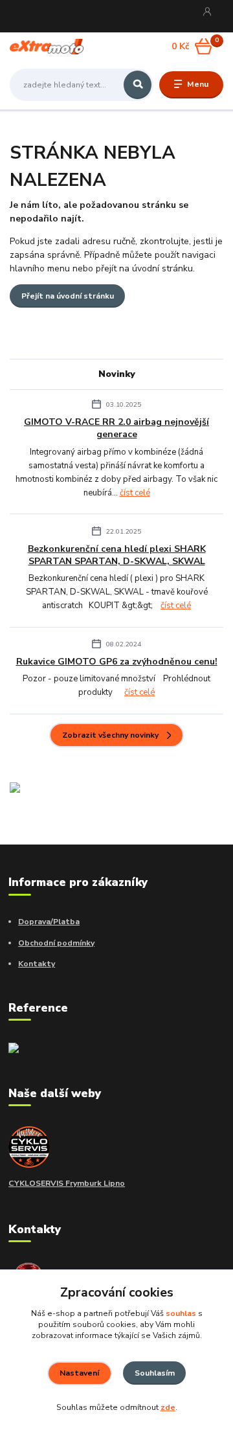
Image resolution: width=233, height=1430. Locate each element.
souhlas (181, 1313)
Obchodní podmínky (56, 943)
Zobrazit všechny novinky (110, 735)
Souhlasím (155, 1373)
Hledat (137, 85)
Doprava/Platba (49, 921)
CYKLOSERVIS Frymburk (55, 1183)
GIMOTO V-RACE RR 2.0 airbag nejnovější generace (116, 428)
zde (168, 1407)
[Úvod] (47, 46)
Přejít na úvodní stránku (67, 296)
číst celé (135, 493)
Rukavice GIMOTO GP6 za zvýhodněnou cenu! (116, 661)
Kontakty (36, 964)
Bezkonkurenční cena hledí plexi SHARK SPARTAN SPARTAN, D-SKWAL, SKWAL (117, 555)
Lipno (113, 1183)
